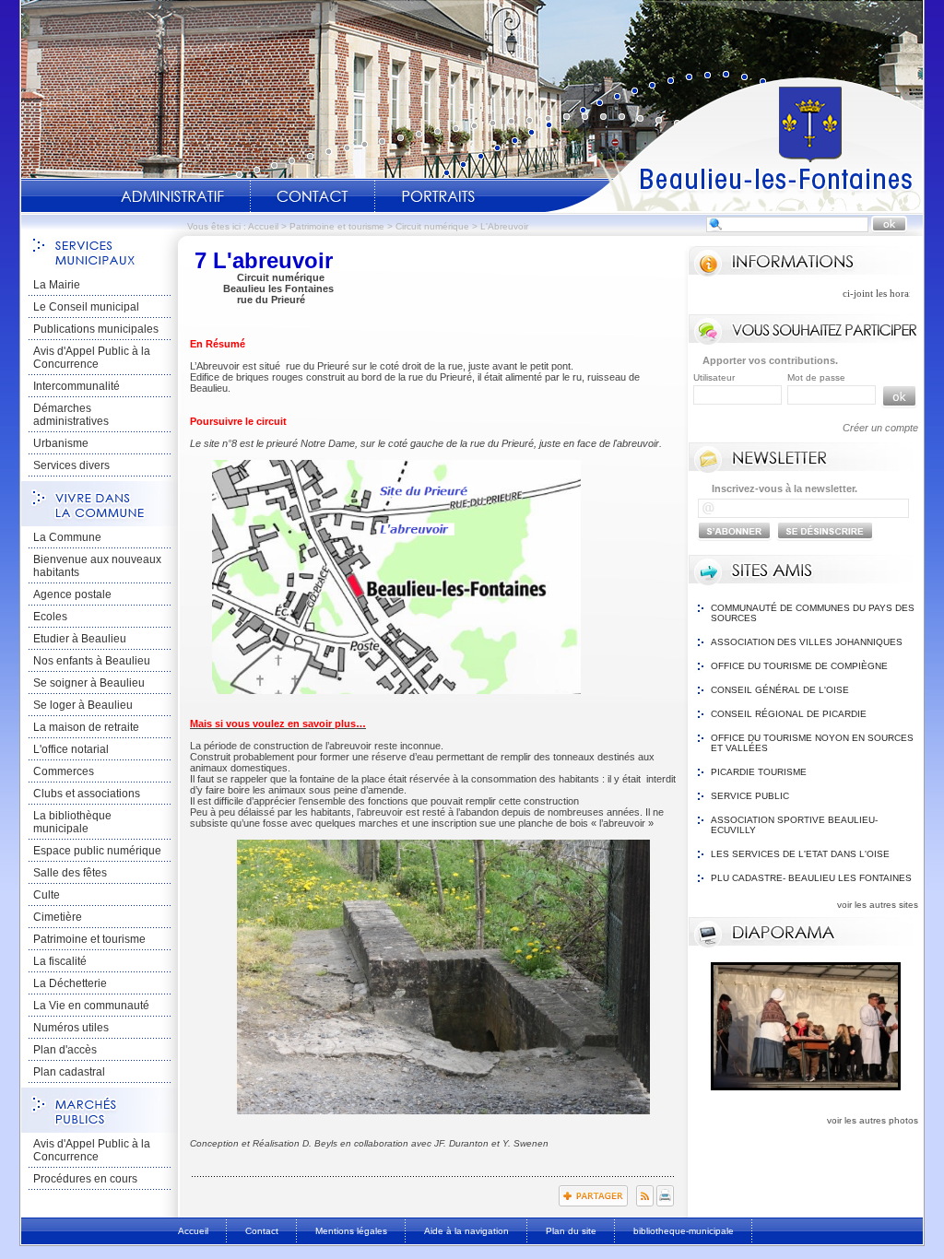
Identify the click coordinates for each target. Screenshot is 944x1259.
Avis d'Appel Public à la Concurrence (91, 358)
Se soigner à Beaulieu (89, 683)
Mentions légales (351, 1231)
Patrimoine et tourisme (336, 226)
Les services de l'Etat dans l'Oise (800, 854)
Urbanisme (60, 443)
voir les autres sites (877, 905)
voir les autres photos (872, 1120)
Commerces (63, 771)
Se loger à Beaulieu (83, 705)
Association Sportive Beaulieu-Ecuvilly (794, 825)
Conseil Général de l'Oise (780, 690)
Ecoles (50, 616)
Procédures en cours (85, 1178)
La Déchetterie (70, 983)
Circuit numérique (432, 226)
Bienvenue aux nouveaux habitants (97, 566)
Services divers (71, 465)
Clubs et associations (86, 793)
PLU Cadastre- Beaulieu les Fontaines (811, 878)
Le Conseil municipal (86, 306)
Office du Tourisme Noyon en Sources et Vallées (812, 743)
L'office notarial (71, 749)
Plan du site (571, 1231)
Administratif (172, 196)
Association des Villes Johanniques (807, 642)
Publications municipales (96, 329)
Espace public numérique (97, 850)
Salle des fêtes (70, 872)
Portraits (438, 196)
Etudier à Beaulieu (79, 638)
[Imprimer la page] (665, 1202)
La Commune (67, 537)
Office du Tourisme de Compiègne (799, 666)
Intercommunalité (76, 386)
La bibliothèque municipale (72, 822)
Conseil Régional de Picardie (789, 714)
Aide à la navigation (466, 1231)
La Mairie (56, 284)
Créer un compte (880, 427)
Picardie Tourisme (759, 772)
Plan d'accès (65, 1049)
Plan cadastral (69, 1071)
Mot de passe (816, 377)
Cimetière (57, 917)
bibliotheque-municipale (683, 1231)
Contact (312, 196)
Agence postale (72, 594)
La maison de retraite (86, 727)
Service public (750, 796)
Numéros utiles (71, 1027)
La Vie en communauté (91, 1005)
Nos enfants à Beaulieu (91, 660)
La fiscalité (60, 961)
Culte (46, 894)
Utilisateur (714, 377)
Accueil (734, 144)
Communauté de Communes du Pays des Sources (812, 613)
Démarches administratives (71, 415)
